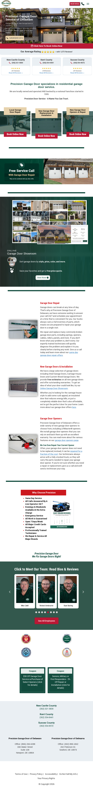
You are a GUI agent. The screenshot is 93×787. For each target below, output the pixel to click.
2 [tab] (39, 612)
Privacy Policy (36, 774)
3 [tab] (42, 612)
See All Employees (46, 621)
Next (83, 592)
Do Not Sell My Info (68, 774)
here (74, 407)
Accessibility (51, 774)
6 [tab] (51, 612)
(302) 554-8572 (79, 63)
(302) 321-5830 (17, 63)
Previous (10, 592)
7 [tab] (54, 612)
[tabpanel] (25, 591)
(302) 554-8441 (48, 63)
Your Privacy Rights (46, 778)
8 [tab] (57, 612)
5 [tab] (48, 612)
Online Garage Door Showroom (54, 388)
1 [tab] (36, 612)
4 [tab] (45, 612)
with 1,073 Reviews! (64, 52)
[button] (14, 38)
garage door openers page (66, 440)
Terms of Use (21, 774)
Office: (25, 744)
